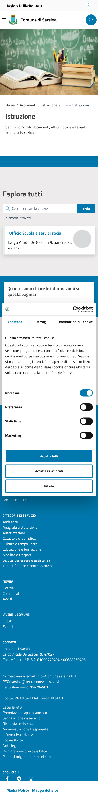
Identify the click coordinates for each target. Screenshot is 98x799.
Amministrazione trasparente (25, 729)
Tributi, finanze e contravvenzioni (28, 565)
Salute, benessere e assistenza (26, 560)
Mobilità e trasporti (17, 554)
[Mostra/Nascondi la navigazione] (4, 20)
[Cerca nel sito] (91, 19)
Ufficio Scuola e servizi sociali (36, 233)
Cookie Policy (13, 740)
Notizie (8, 588)
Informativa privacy (18, 734)
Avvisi (7, 599)
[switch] (86, 407)
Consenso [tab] (15, 321)
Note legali (11, 745)
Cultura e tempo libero (20, 544)
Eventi (8, 626)
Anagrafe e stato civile (20, 527)
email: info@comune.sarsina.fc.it (51, 676)
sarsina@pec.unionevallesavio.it (35, 681)
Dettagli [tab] (42, 321)
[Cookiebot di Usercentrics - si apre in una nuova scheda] (73, 309)
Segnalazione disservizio (21, 718)
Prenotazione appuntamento (25, 712)
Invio (86, 208)
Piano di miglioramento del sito (27, 756)
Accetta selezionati (49, 471)
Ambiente (10, 522)
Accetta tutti (49, 456)
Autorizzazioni (14, 533)
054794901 (39, 687)
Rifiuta (49, 485)
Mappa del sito (45, 790)
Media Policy (17, 790)
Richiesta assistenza (18, 723)
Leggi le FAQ (12, 707)
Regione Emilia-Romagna (24, 5)
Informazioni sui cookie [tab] (75, 321)
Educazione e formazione (22, 549)
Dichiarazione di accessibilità (25, 751)
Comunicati (11, 593)
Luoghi (8, 621)
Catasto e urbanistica (19, 538)
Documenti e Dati (16, 499)
